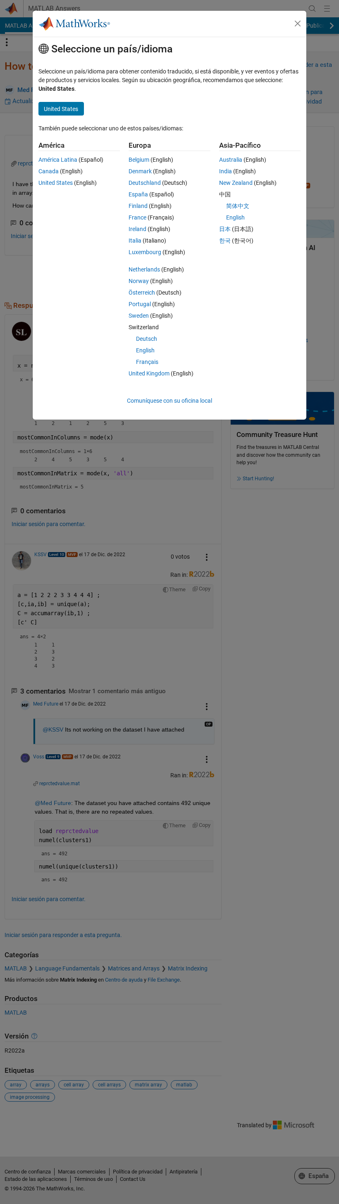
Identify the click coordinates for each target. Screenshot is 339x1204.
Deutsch (146, 338)
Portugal (140, 304)
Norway (139, 281)
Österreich (142, 292)
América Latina (57, 159)
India (225, 171)
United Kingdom (149, 373)
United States (55, 182)
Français (147, 362)
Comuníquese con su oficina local (169, 400)
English (145, 350)
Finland (138, 206)
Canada (48, 171)
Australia (230, 159)
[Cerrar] (297, 23)
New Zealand (236, 182)
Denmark (140, 171)
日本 (225, 229)
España (138, 194)
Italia (135, 240)
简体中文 (237, 206)
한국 (225, 240)
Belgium (139, 159)
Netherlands (144, 269)
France (137, 217)
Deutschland (145, 182)
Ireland (137, 229)
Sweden (139, 315)
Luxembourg (145, 252)
